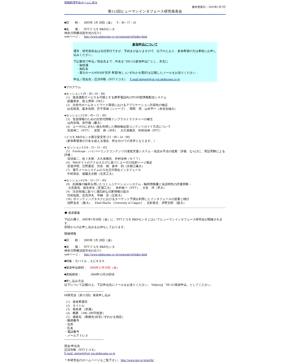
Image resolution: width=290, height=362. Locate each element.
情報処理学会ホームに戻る (80, 2)
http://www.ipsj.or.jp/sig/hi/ (137, 360)
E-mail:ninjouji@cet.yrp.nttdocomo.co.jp (155, 79)
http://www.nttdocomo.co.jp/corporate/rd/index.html (115, 36)
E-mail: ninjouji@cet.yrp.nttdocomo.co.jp (89, 353)
